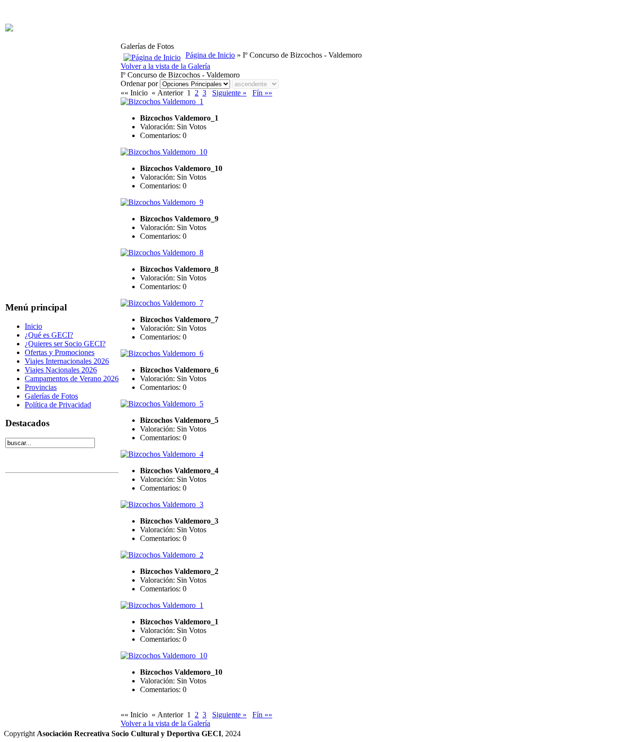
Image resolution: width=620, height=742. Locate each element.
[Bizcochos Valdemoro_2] (162, 555)
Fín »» (262, 93)
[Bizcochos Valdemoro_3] (162, 504)
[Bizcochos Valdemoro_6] (162, 353)
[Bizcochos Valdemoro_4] (162, 454)
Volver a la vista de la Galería (165, 66)
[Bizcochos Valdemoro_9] (162, 202)
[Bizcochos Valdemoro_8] (162, 252)
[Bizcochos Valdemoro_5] (162, 404)
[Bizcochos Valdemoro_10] (164, 152)
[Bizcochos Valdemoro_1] (162, 101)
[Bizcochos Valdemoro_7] (162, 303)
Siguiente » (229, 93)
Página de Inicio (210, 55)
